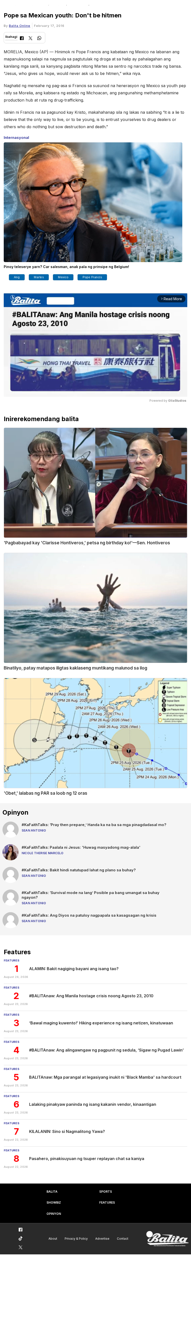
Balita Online (19, 26)
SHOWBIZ (54, 1202)
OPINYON (54, 1214)
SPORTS (105, 1191)
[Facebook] (22, 39)
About (52, 1238)
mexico (63, 277)
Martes (39, 277)
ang (17, 277)
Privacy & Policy (76, 1238)
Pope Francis (92, 277)
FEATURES (107, 1202)
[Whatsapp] (39, 39)
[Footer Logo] (167, 1239)
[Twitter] (30, 39)
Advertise (102, 1238)
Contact (122, 1238)
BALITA (52, 1191)
